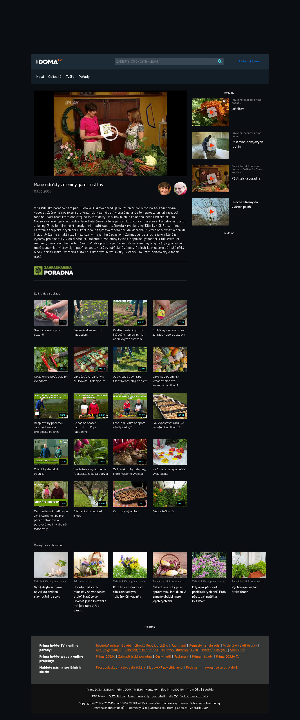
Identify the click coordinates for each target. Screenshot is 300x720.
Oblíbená (54, 77)
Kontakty (152, 689)
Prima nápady (202, 656)
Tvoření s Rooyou (214, 650)
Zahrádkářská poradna (141, 650)
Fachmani (179, 645)
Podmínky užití (137, 708)
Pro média (193, 689)
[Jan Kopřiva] (179, 188)
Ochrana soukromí (162, 708)
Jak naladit (159, 696)
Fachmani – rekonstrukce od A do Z (211, 667)
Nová (40, 77)
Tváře (70, 77)
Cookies (182, 708)
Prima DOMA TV (227, 656)
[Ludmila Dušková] (163, 188)
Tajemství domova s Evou (180, 650)
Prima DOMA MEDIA (129, 689)
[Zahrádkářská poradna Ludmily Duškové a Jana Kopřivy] (53, 270)
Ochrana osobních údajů (108, 708)
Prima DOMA (105, 656)
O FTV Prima (117, 696)
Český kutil (163, 656)
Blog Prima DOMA (172, 689)
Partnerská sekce (250, 61)
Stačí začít (237, 650)
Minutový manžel (108, 650)
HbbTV (173, 696)
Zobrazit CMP (199, 708)
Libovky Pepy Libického (151, 645)
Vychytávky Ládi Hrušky (240, 645)
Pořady (84, 77)
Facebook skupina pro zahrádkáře (121, 667)
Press (131, 696)
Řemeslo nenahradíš (204, 645)
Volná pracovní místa (194, 696)
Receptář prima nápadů (113, 645)
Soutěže (208, 689)
